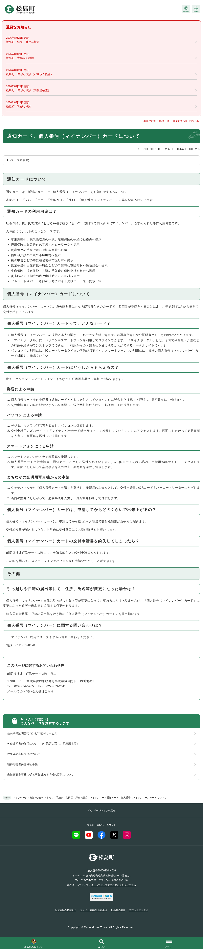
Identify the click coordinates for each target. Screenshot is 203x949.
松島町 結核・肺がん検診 (22, 41)
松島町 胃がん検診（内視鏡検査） (28, 90)
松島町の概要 (118, 910)
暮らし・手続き (55, 797)
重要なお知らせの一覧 (156, 120)
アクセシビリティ (138, 910)
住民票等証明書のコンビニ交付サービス (32, 733)
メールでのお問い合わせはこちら (30, 691)
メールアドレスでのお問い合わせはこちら (113, 885)
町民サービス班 (37, 673)
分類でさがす (37, 797)
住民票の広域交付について (23, 754)
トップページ (20, 797)
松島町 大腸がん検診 (20, 58)
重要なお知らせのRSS (186, 120)
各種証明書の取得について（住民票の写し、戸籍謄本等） (43, 743)
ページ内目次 (19, 160)
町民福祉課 (15, 673)
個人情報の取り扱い (65, 910)
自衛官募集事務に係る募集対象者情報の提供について (40, 774)
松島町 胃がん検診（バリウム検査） (29, 74)
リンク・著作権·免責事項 (93, 910)
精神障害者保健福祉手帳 (22, 764)
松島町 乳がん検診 (18, 106)
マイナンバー (97, 797)
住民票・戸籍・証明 (76, 797)
